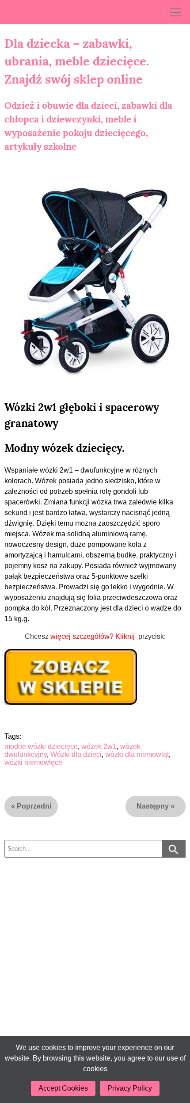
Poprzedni (34, 806)
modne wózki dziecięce (41, 746)
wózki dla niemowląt (137, 754)
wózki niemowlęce (33, 762)
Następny (153, 806)
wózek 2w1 (99, 746)
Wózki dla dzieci (76, 754)
